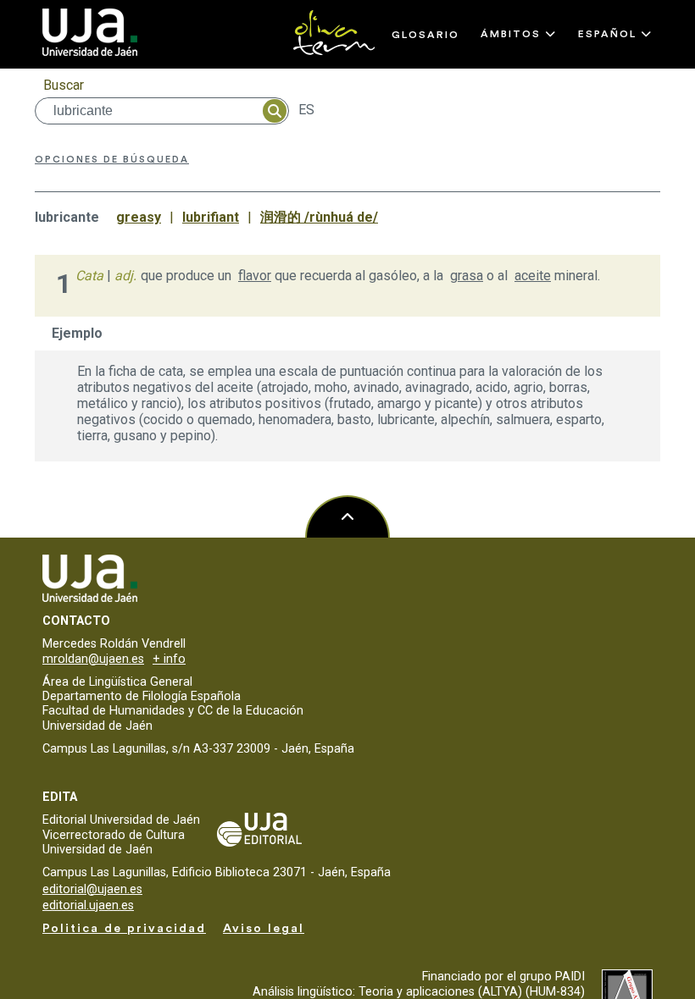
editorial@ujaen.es (92, 889)
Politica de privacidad (124, 928)
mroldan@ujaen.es (93, 659)
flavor (254, 276)
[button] (519, 34)
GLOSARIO (425, 35)
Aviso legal (263, 928)
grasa (466, 276)
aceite (532, 276)
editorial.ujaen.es (88, 905)
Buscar (63, 85)
